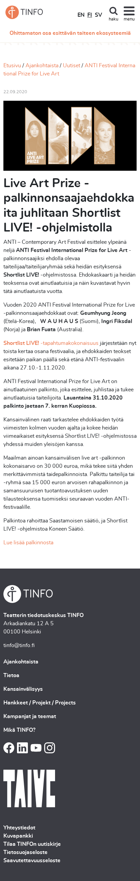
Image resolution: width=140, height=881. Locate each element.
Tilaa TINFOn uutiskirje (32, 844)
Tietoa (11, 675)
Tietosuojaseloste (25, 852)
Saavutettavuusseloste (31, 860)
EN (81, 15)
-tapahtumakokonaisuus (51, 343)
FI (89, 15)
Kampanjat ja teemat (29, 716)
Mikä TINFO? (19, 730)
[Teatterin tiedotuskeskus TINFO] (24, 12)
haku (113, 19)
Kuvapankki (18, 836)
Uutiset (71, 65)
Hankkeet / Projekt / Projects (39, 702)
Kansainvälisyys (23, 689)
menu (129, 19)
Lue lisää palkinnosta (28, 542)
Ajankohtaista (41, 65)
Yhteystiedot (19, 827)
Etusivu (12, 65)
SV (98, 15)
